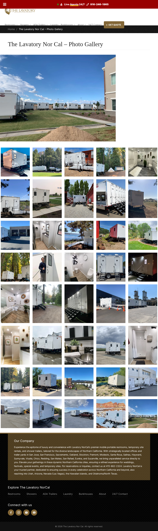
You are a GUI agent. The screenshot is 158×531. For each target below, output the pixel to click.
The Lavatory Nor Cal (73, 526)
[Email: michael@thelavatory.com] (34, 512)
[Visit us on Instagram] (19, 512)
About (81, 25)
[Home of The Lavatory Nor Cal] (20, 10)
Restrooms (10, 25)
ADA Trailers (39, 25)
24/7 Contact (95, 25)
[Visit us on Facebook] (11, 512)
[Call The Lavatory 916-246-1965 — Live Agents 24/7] (84, 4)
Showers (24, 25)
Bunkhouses (67, 25)
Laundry (54, 25)
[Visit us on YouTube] (26, 512)
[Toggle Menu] (4, 4)
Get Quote (114, 24)
